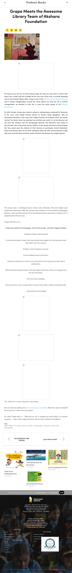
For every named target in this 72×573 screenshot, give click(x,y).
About (6, 532)
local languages (37, 425)
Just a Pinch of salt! (50, 439)
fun (15, 425)
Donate (6, 543)
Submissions (7, 552)
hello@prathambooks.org (11, 515)
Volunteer (7, 545)
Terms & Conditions (32, 571)
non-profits (46, 425)
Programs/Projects (39, 534)
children (11, 425)
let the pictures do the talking (36, 408)
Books (6, 425)
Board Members (9, 534)
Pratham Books (36, 2)
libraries (30, 425)
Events (6, 547)
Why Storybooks (38, 536)
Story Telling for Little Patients (21, 439)
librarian (24, 425)
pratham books (54, 425)
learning (19, 425)
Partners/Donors (9, 536)
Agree (61, 492)
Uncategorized (8, 428)
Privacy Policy (41, 571)
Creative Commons (39, 539)
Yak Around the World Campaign (56, 99)
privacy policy (54, 492)
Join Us (6, 549)
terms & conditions (41, 492)
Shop (35, 541)
